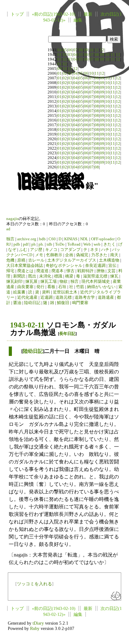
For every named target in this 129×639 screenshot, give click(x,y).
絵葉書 (19, 292)
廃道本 (57, 271)
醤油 (17, 303)
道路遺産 (106, 297)
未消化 (45, 276)
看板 (51, 287)
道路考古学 (85, 297)
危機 (10, 260)
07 (75, 50)
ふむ (23, 249)
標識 (58, 276)
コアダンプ (70, 249)
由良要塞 (25, 287)
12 (102, 50)
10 (91, 50)
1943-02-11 (27, 325)
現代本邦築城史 (95, 281)
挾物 (100, 271)
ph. (41, 244)
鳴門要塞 (80, 303)
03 (70, 54)
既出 (32, 276)
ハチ (105, 249)
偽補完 (82, 255)
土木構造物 (109, 260)
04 (59, 50)
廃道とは (25, 271)
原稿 (21, 260)
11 (97, 50)
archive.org (26, 239)
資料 (46, 292)
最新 (88, 14)
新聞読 (19, 276)
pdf (25, 244)
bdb (42, 239)
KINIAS (70, 239)
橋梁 (69, 276)
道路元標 (63, 297)
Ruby (34, 628)
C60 (52, 239)
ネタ (94, 249)
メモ (39, 255)
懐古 (70, 271)
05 (65, 50)
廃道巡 (42, 271)
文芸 (111, 271)
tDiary (38, 623)
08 (81, 50)
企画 (69, 255)
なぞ (12, 249)
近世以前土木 (65, 292)
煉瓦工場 (48, 281)
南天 (114, 255)
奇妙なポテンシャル (64, 265)
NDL (84, 239)
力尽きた (99, 255)
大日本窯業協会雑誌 (24, 265)
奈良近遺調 (95, 265)
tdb (49, 244)
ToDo (59, 244)
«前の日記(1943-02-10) (53, 14)
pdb (16, 244)
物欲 (63, 281)
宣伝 (112, 265)
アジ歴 (36, 249)
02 (65, 54)
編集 (78, 19)
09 (86, 50)
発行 (40, 287)
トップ (17, 14)
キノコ (51, 249)
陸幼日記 (32, 303)
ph (33, 244)
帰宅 (10, 271)
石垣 (62, 287)
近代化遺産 (27, 297)
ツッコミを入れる (34, 583)
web (97, 244)
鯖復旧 (63, 303)
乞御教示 (54, 255)
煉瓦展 (31, 281)
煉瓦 (114, 276)
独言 (10, 239)
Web (87, 244)
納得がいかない (101, 287)
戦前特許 (85, 271)
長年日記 (67, 333)
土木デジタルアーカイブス (71, 260)
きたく (109, 244)
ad (8, 229)
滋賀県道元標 (95, 276)
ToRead (73, 244)
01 (59, 54)
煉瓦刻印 (14, 281)
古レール (36, 260)
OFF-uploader (103, 239)
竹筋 (80, 287)
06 (70, 50)
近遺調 (46, 297)
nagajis (12, 219)
